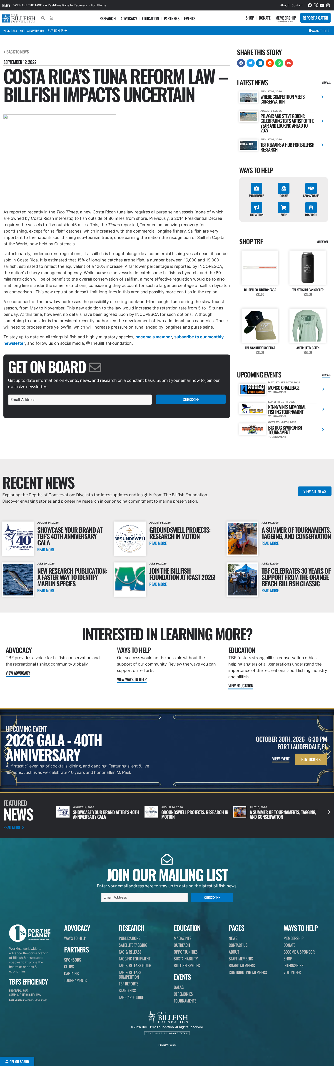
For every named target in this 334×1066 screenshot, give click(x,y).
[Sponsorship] (311, 188)
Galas (179, 987)
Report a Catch (315, 18)
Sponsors (72, 960)
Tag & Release (130, 952)
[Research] (311, 207)
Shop (250, 18)
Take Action (256, 214)
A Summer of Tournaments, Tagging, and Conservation (296, 533)
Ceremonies (183, 994)
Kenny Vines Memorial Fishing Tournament (287, 409)
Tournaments (75, 980)
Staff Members (241, 959)
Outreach (182, 945)
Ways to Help (134, 650)
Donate (265, 18)
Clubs (69, 967)
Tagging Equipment (134, 959)
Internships (294, 965)
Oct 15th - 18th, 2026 (282, 422)
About (284, 5)
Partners (171, 18)
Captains (71, 973)
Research (108, 18)
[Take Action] (256, 207)
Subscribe (191, 399)
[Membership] (256, 188)
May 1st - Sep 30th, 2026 (284, 382)
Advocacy (128, 18)
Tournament (277, 392)
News (6, 5)
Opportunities (186, 952)
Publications (130, 938)
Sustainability (186, 959)
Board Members (242, 965)
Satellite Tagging (133, 945)
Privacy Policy (167, 1044)
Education (150, 18)
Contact (297, 5)
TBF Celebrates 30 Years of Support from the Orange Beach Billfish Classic (296, 577)
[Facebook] (309, 5)
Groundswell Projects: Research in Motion (179, 533)
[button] (241, 63)
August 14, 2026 (271, 91)
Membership (285, 18)
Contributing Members (248, 972)
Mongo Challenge (283, 387)
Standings (127, 990)
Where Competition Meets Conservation (282, 99)
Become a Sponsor (299, 952)
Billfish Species (187, 965)
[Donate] (283, 188)
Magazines (183, 938)
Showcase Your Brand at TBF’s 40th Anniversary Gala (69, 536)
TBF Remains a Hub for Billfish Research (287, 147)
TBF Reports (129, 984)
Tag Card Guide (131, 997)
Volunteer (292, 972)
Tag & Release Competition (130, 974)
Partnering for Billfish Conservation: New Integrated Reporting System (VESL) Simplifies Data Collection (84, 5)
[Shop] (283, 207)
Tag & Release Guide (135, 965)
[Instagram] (328, 5)
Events (189, 18)
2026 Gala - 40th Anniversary (23, 30)
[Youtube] (321, 5)
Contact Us (238, 945)
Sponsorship (311, 195)
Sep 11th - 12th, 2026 (281, 401)
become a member (153, 336)
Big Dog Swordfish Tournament (285, 430)
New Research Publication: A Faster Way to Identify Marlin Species (72, 577)
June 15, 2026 (270, 563)
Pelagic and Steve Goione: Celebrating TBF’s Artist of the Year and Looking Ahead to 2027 (287, 123)
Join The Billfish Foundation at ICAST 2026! (182, 574)
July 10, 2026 (270, 522)
